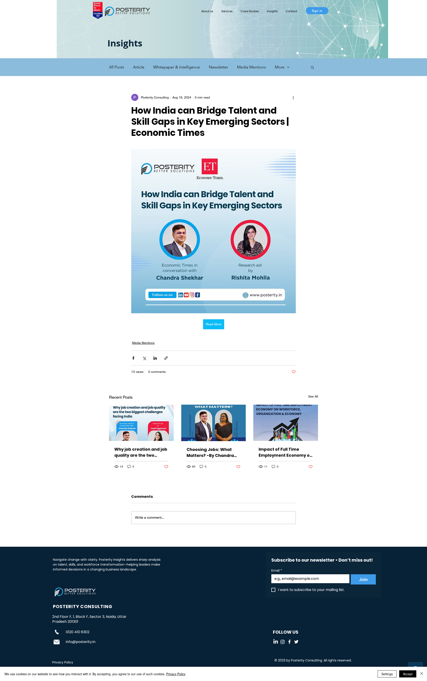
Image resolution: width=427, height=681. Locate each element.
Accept (408, 674)
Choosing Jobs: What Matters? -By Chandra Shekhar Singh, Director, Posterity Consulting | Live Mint (212, 452)
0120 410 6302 (77, 632)
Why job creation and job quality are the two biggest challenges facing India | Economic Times (140, 452)
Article (138, 67)
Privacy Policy (175, 674)
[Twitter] (296, 642)
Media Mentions (251, 67)
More (279, 67)
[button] (227, 9)
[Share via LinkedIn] (155, 358)
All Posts (116, 67)
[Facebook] (289, 642)
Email (276, 571)
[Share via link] (166, 358)
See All (313, 396)
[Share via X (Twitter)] (144, 358)
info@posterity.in (80, 641)
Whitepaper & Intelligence (176, 67)
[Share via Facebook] (133, 358)
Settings (387, 674)
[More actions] (293, 97)
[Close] (421, 673)
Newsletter (218, 67)
